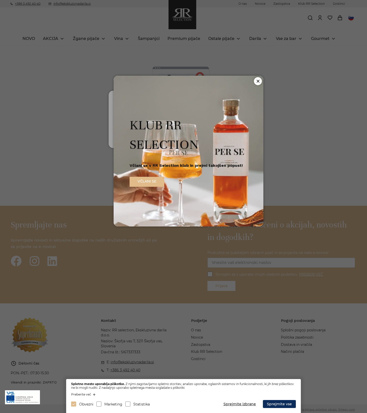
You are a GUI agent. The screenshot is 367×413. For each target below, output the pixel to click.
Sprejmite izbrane (239, 404)
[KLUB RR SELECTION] (188, 225)
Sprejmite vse (279, 404)
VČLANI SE (147, 181)
